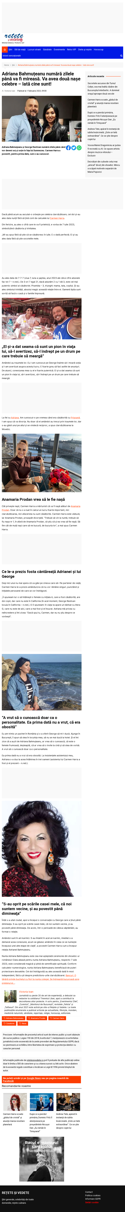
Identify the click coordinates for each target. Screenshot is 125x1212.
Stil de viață (20, 49)
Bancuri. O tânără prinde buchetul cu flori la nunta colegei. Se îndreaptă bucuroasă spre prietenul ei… (40, 979)
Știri (10, 49)
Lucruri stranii (34, 49)
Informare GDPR (92, 1199)
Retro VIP (71, 49)
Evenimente (59, 49)
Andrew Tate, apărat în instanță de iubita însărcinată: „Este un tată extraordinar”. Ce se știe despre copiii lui (104, 134)
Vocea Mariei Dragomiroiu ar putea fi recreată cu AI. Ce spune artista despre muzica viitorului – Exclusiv (104, 150)
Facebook (8, 1081)
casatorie (10, 1023)
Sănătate (47, 49)
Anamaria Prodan (38, 1018)
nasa (24, 1023)
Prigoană (75, 417)
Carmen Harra (57, 218)
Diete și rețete (85, 49)
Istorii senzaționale (12, 55)
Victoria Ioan (9, 91)
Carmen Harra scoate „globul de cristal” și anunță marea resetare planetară (103, 103)
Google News (34, 1078)
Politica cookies (92, 1195)
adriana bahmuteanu (14, 1018)
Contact (89, 1192)
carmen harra (58, 1018)
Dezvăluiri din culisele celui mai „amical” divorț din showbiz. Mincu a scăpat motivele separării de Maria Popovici (104, 166)
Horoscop (98, 49)
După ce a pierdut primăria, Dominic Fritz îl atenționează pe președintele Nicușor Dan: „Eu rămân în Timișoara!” (102, 117)
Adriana (15, 417)
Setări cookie (92, 1202)
